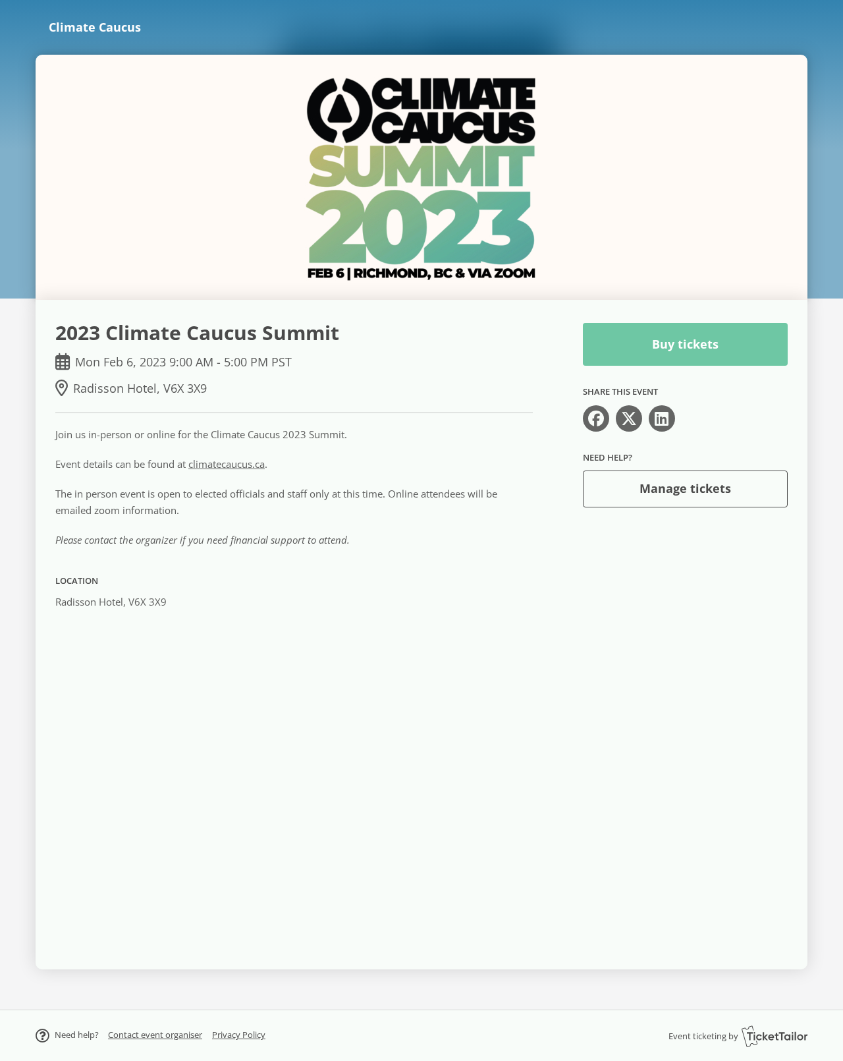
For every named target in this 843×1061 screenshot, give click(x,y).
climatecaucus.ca (226, 464)
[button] (155, 1035)
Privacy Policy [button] (238, 1035)
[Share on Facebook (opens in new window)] (596, 418)
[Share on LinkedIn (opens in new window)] (662, 418)
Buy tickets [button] (685, 344)
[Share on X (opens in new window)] (629, 418)
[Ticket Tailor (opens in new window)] (774, 1035)
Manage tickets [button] (685, 488)
